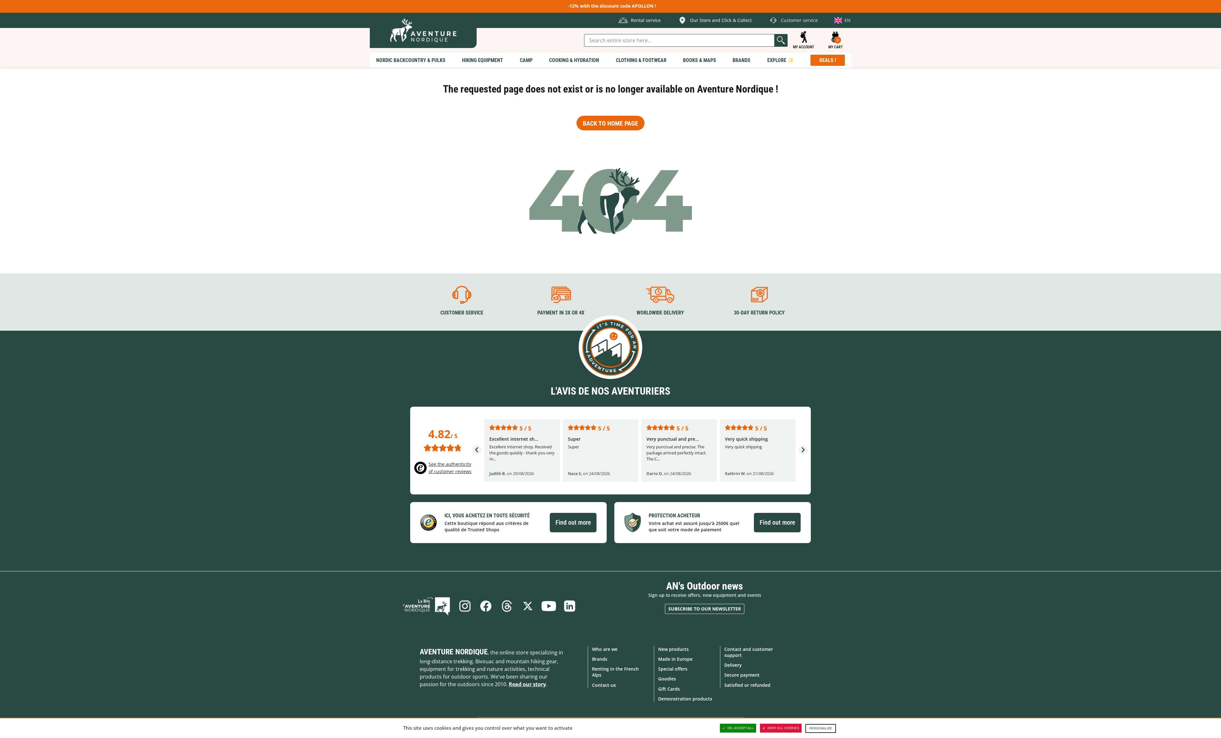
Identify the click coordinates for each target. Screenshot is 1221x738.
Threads (507, 606)
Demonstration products (685, 699)
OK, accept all (741, 728)
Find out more (573, 522)
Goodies (667, 679)
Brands (599, 659)
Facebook (486, 606)
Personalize (820, 728)
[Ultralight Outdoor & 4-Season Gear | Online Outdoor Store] (423, 30)
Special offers (672, 669)
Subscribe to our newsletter (704, 609)
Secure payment (742, 675)
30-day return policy (759, 313)
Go (781, 40)
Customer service (461, 313)
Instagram (465, 606)
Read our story (527, 684)
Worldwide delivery (660, 313)
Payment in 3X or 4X (560, 313)
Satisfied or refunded (747, 685)
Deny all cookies (783, 728)
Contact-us (604, 685)
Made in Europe (675, 659)
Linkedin (570, 606)
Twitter (528, 606)
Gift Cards (669, 689)
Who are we (604, 649)
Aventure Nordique (454, 651)
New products (673, 649)
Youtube (549, 606)
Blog (426, 606)
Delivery (733, 665)
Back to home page (610, 123)
